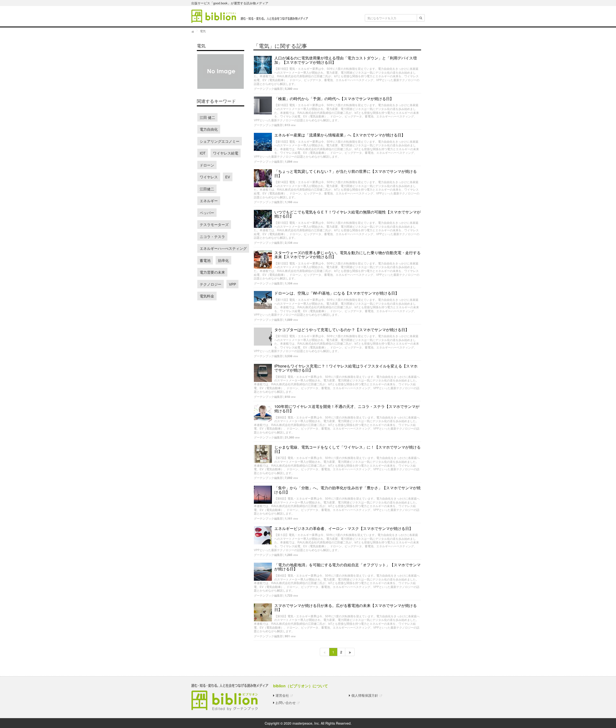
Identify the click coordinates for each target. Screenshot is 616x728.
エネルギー (209, 200)
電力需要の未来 (212, 272)
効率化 (223, 260)
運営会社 (282, 695)
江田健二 (207, 188)
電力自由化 (209, 129)
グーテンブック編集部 (268, 88)
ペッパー (207, 212)
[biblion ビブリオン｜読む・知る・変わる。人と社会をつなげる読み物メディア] (249, 15)
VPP (232, 284)
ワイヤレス (209, 176)
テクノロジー (210, 284)
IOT (202, 152)
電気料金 (207, 295)
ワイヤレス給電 (225, 152)
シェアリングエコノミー (219, 141)
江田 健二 (207, 117)
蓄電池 (205, 260)
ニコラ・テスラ (212, 236)
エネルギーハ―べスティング (223, 248)
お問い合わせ (286, 702)
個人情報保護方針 (364, 695)
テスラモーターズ (214, 224)
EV (227, 176)
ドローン (207, 165)
